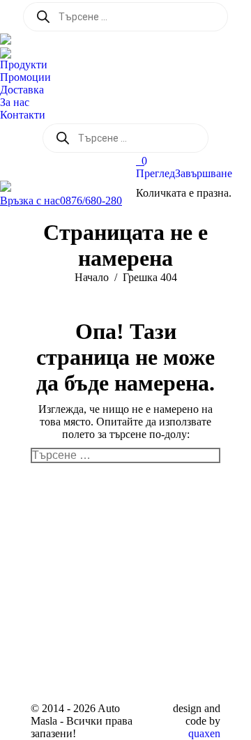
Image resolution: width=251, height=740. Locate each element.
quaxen (204, 733)
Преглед (155, 173)
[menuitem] (27, 65)
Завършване (203, 173)
